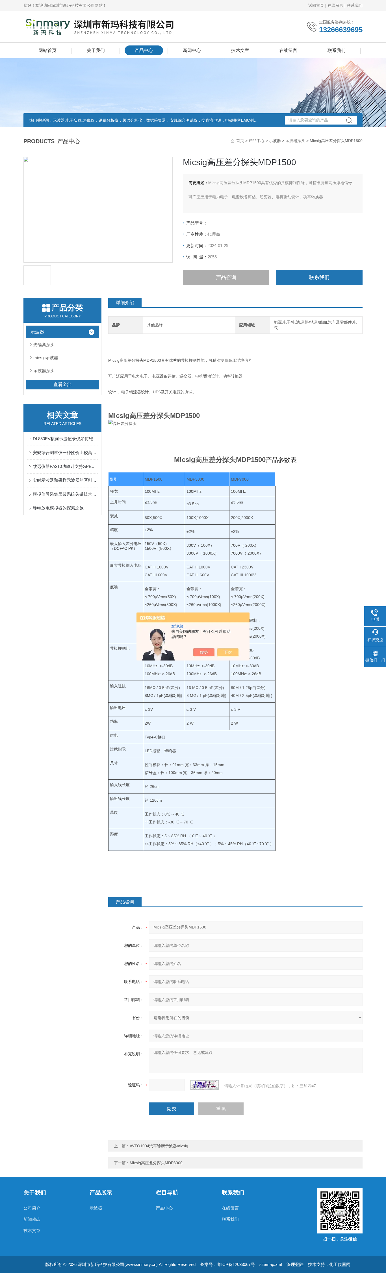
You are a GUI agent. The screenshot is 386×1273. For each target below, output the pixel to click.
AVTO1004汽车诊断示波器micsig (159, 1146)
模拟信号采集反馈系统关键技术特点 (65, 494)
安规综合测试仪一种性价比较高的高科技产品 (65, 452)
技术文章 (240, 50)
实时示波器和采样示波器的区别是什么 (65, 480)
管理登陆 (295, 1264)
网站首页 (47, 50)
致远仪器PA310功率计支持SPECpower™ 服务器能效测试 (65, 466)
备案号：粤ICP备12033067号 (227, 1264)
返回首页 (316, 5)
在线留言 (335, 5)
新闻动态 (31, 1219)
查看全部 (62, 384)
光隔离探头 (44, 344)
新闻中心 (192, 50)
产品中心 (144, 50)
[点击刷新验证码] (204, 1085)
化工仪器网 (339, 1264)
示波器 (275, 140)
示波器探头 (295, 140)
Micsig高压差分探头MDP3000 (156, 1163)
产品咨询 (226, 277)
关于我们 (96, 50)
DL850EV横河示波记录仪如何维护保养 (65, 438)
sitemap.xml (270, 1264)
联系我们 (355, 5)
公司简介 (31, 1208)
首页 (240, 140)
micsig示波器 (45, 357)
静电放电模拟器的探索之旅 (58, 507)
